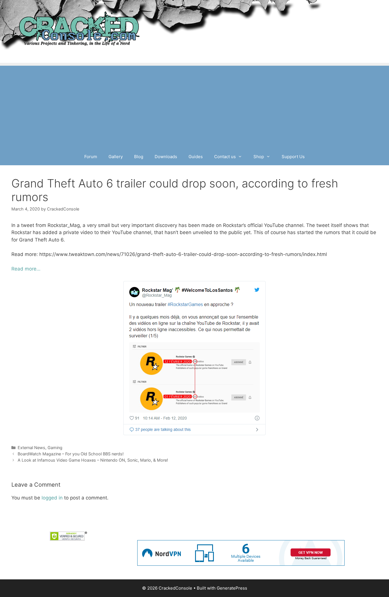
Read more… (25, 269)
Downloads (166, 156)
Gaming (55, 447)
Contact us (225, 156)
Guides (196, 156)
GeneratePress (232, 588)
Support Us (293, 156)
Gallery (115, 156)
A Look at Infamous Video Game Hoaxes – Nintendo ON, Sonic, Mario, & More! (93, 460)
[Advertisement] (194, 105)
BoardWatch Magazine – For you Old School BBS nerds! (71, 453)
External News (31, 447)
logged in (52, 498)
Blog (138, 156)
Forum (90, 156)
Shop (258, 156)
